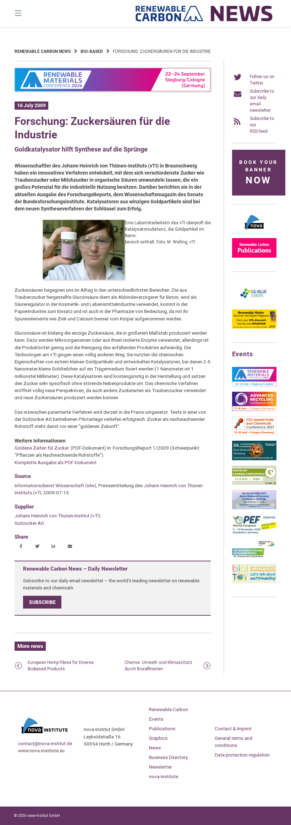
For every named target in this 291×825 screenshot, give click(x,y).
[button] (21, 546)
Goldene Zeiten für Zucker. (42, 448)
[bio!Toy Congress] (254, 581)
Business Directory (168, 757)
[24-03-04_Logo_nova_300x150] (254, 231)
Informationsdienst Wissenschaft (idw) (55, 485)
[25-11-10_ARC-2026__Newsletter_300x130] (254, 409)
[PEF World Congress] (254, 532)
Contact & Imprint (233, 728)
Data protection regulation (242, 755)
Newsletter (160, 767)
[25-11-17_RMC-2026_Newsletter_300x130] (254, 385)
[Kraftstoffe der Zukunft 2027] (254, 557)
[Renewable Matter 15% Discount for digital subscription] (254, 327)
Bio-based (92, 51)
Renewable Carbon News (43, 51)
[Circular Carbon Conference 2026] (254, 483)
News (155, 747)
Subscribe (42, 602)
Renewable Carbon (168, 709)
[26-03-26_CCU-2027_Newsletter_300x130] (254, 433)
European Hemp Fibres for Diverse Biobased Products (61, 665)
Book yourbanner (258, 172)
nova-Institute (163, 776)
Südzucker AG (29, 523)
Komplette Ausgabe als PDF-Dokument (56, 462)
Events (156, 719)
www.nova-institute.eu (41, 750)
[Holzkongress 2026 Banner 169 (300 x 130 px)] (254, 458)
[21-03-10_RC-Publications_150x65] (254, 256)
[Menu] (30, 13)
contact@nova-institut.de (45, 743)
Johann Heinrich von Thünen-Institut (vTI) (57, 515)
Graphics (158, 738)
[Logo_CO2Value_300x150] (254, 302)
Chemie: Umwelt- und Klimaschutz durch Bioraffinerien (158, 665)
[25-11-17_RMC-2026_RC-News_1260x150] (113, 90)
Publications (162, 728)
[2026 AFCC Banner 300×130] (254, 507)
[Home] (204, 13)
